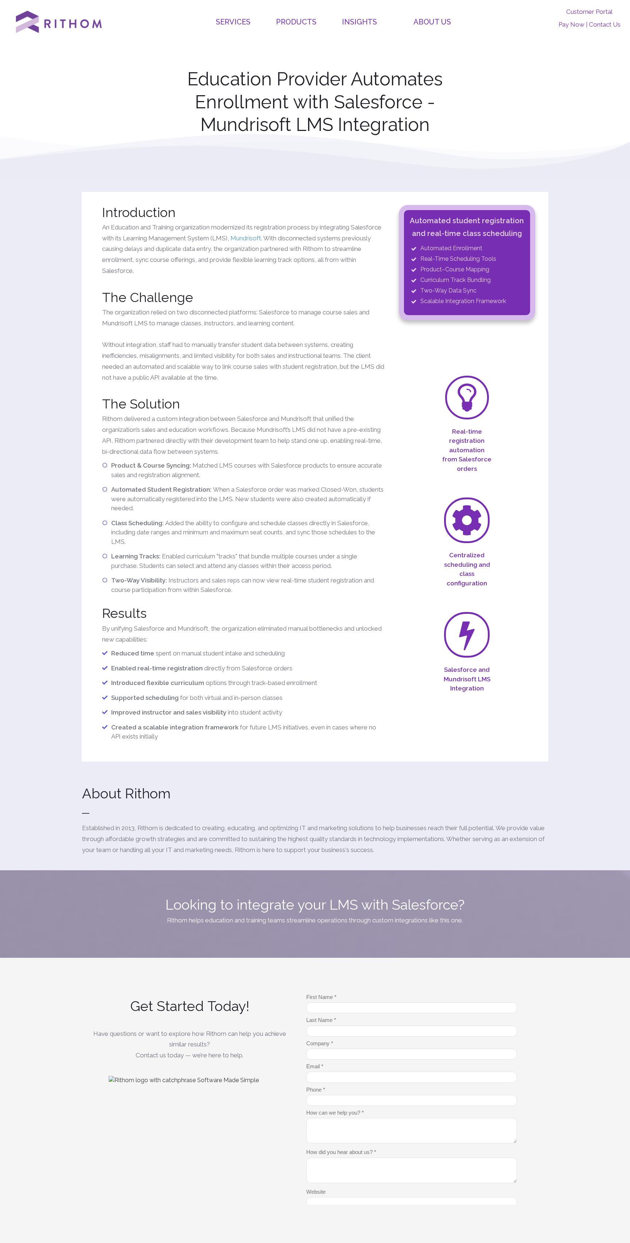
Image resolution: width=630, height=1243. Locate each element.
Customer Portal (589, 11)
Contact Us (605, 24)
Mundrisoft (245, 238)
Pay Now (571, 24)
